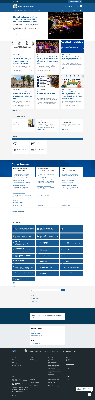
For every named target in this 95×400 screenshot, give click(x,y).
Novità (67, 355)
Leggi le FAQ (32, 379)
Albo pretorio (50, 385)
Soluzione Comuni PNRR (65, 398)
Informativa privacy (51, 382)
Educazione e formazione (52, 363)
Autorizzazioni (50, 359)
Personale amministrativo (16, 365)
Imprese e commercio (52, 366)
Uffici (13, 359)
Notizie (67, 357)
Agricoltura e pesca (33, 357)
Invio (63, 290)
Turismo (49, 372)
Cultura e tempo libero (52, 362)
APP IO (84, 388)
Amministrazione (16, 355)
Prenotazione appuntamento (35, 381)
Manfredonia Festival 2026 (21, 150)
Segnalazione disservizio (34, 382)
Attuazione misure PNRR (34, 385)
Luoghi (67, 368)
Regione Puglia (15, 1)
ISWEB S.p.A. (55, 398)
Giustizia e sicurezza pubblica (53, 365)
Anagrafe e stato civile (34, 360)
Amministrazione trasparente (53, 379)
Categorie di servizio (34, 355)
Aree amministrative (16, 363)
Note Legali (50, 384)
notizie (38, 54)
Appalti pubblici (51, 357)
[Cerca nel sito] (80, 6)
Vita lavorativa (51, 374)
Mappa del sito (14, 395)
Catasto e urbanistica (52, 360)
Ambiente (32, 359)
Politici (13, 362)
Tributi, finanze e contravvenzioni (54, 371)
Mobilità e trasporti (51, 368)
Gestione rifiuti (63, 10)
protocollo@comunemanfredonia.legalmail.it (20, 387)
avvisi (14, 54)
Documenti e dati (15, 357)
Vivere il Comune (70, 364)
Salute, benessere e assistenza (54, 369)
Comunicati (68, 359)
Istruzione (70, 10)
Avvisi (67, 360)
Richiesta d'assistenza (34, 384)
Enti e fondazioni (15, 366)
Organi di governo (15, 360)
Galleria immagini (69, 367)
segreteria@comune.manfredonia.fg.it (21, 389)
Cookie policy (50, 381)
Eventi (67, 370)
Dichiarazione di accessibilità (53, 386)
